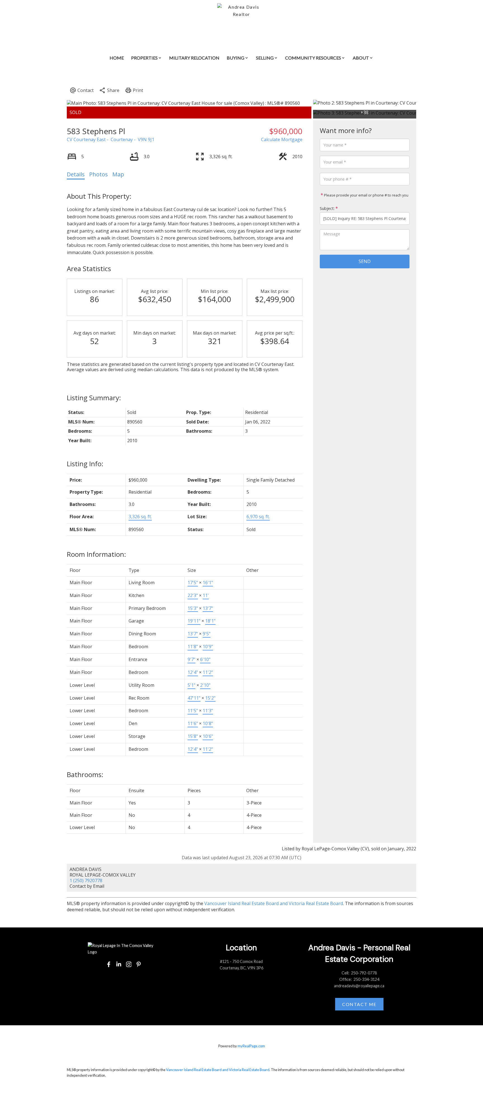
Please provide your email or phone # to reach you (365, 195)
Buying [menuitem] (235, 57)
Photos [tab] (98, 174)
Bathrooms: (85, 774)
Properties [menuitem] (144, 57)
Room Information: (96, 554)
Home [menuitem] (117, 57)
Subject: (327, 208)
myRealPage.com (251, 1046)
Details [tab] (76, 174)
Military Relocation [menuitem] (194, 57)
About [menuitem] (361, 57)
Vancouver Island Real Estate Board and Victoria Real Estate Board (273, 903)
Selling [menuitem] (265, 57)
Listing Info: (85, 463)
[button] (109, 964)
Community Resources (313, 57)
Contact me (359, 1004)
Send (365, 261)
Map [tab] (118, 174)
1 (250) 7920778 (86, 880)
